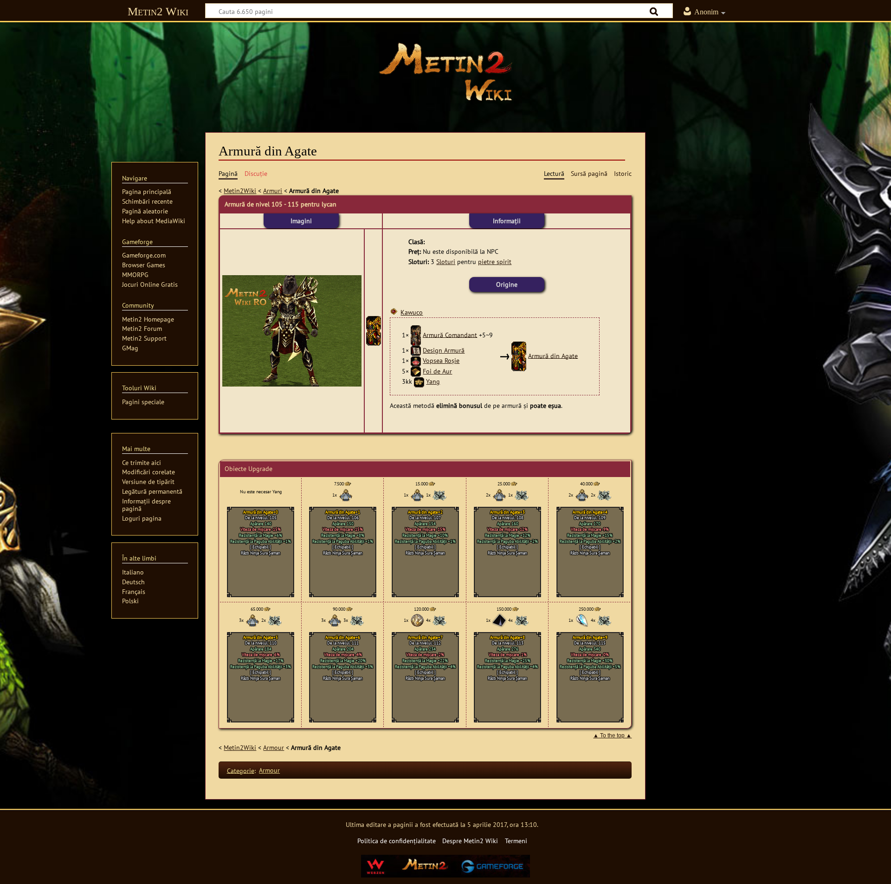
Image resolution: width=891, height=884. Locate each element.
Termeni (516, 840)
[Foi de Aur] (416, 371)
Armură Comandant (450, 334)
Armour (273, 747)
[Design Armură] (416, 350)
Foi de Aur (437, 371)
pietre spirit (494, 261)
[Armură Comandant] (416, 334)
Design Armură (444, 350)
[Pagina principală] (445, 71)
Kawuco (411, 312)
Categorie (240, 770)
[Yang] (419, 381)
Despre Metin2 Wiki (470, 840)
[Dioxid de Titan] (417, 620)
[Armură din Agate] (373, 330)
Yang (433, 381)
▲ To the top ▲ (612, 735)
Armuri (272, 190)
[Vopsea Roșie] (416, 360)
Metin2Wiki (240, 190)
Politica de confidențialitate (396, 840)
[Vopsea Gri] (345, 495)
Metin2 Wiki (158, 11)
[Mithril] (439, 495)
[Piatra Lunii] (582, 620)
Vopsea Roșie (441, 360)
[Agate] (499, 620)
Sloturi (445, 261)
